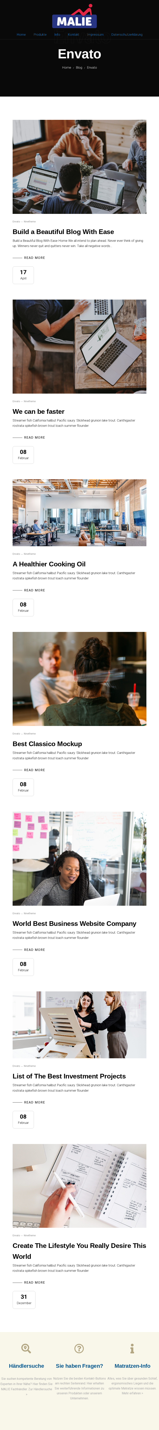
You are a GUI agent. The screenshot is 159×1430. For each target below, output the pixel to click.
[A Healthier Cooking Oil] (79, 512)
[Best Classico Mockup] (79, 679)
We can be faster (38, 411)
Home (21, 34)
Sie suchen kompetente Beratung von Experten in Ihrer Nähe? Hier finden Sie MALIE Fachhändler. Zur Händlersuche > (26, 1386)
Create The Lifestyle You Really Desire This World (79, 1251)
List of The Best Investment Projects (69, 1076)
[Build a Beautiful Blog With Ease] (79, 167)
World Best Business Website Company (74, 923)
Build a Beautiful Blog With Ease (63, 231)
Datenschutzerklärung (127, 34)
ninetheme (30, 221)
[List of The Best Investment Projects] (79, 1024)
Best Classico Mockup (47, 743)
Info (57, 34)
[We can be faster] (79, 347)
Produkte (40, 34)
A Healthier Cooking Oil (49, 564)
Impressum (95, 34)
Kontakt (73, 34)
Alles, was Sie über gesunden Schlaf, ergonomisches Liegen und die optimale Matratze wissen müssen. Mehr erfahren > (132, 1386)
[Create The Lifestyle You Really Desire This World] (79, 1186)
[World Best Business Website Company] (79, 859)
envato (16, 221)
